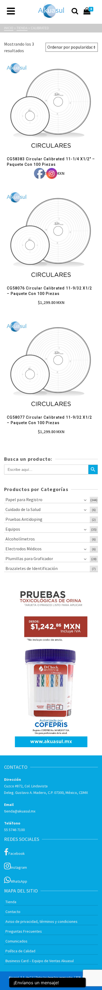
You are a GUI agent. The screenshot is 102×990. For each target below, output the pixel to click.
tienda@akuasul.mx (19, 811)
